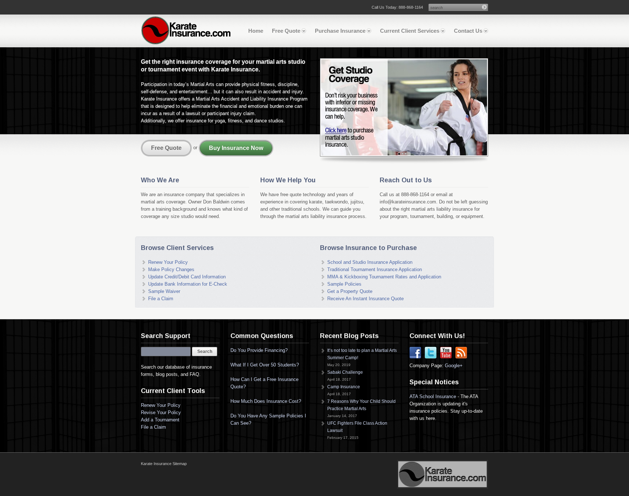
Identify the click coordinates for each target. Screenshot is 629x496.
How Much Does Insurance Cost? (265, 401)
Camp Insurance (343, 386)
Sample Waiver (164, 291)
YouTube (446, 352)
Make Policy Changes (171, 269)
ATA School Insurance (433, 396)
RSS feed (461, 352)
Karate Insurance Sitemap (164, 463)
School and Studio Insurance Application (369, 262)
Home (255, 31)
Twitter (430, 352)
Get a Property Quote (349, 291)
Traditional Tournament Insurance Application (374, 269)
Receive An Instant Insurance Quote (365, 298)
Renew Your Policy (168, 262)
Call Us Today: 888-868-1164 (397, 7)
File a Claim (160, 298)
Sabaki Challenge (345, 372)
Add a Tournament (160, 419)
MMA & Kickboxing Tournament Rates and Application (384, 276)
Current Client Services (409, 31)
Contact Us (468, 31)
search (436, 7)
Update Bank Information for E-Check (187, 284)
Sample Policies (344, 284)
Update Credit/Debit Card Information (187, 276)
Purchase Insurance (340, 31)
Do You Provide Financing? (259, 350)
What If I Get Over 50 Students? (264, 365)
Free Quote (286, 31)
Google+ (454, 365)
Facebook (415, 352)
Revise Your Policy (161, 412)
